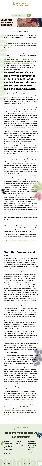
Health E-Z (24, 10)
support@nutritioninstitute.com (32, 451)
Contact (33, 10)
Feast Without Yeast (18, 417)
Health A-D (18, 10)
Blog (29, 10)
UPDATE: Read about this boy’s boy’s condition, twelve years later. (20, 240)
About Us (13, 10)
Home (8, 10)
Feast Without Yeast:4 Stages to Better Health (20, 401)
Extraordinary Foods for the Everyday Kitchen (20, 63)
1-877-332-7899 (33, 448)
